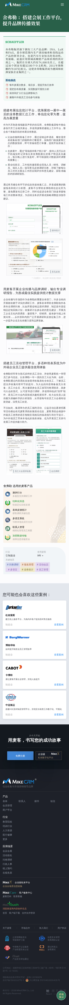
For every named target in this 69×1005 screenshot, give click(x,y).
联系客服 (17, 896)
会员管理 (7, 805)
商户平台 (7, 809)
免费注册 (20, 755)
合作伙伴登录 (28, 913)
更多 (5, 839)
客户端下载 (14, 913)
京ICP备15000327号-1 (13, 980)
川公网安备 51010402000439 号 (44, 980)
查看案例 (58, 624)
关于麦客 (7, 928)
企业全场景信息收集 (12, 886)
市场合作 (25, 928)
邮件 (36, 801)
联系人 (22, 801)
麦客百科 (7, 896)
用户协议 (62, 928)
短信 (52, 801)
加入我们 (43, 928)
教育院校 (7, 821)
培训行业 (7, 826)
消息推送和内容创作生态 (15, 908)
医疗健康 (7, 834)
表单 (5, 801)
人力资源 (7, 830)
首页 (5, 913)
